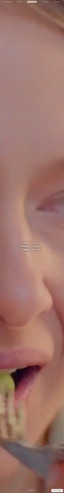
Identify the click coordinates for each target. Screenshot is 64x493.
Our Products (7, 1)
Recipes (19, 1)
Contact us (57, 1)
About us (45, 1)
